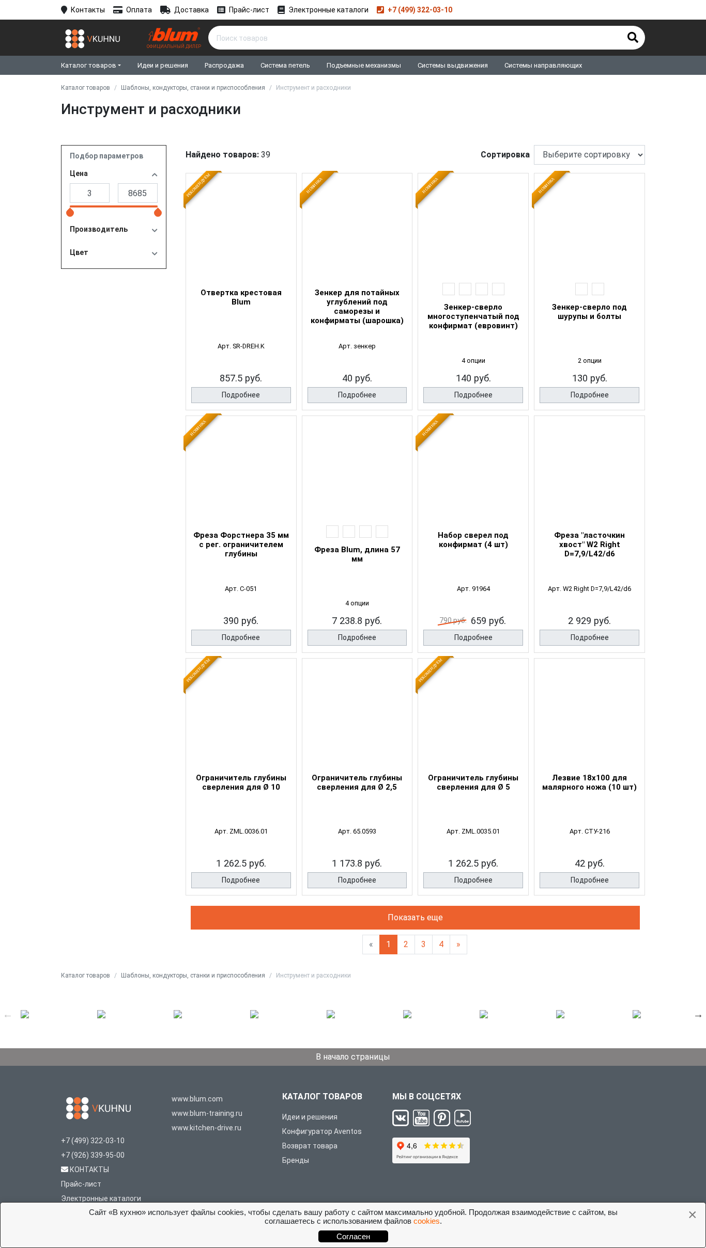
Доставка (191, 10)
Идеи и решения (162, 65)
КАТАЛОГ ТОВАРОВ (322, 1096)
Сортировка (505, 154)
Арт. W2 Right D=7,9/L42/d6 (589, 589)
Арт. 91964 (473, 589)
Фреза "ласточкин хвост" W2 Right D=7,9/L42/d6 (589, 544)
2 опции (590, 360)
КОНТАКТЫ (89, 1169)
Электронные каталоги (328, 10)
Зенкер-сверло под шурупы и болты (589, 311)
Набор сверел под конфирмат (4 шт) (473, 540)
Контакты (88, 10)
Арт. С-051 (241, 589)
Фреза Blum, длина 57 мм (357, 554)
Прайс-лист (249, 10)
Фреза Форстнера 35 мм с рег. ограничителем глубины (241, 544)
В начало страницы (353, 1057)
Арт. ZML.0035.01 (473, 831)
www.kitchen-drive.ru (206, 1128)
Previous (8, 1014)
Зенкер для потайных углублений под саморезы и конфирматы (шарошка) (357, 306)
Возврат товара (309, 1146)
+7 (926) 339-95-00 (93, 1155)
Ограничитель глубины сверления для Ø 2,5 (357, 782)
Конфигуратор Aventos (322, 1131)
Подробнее (241, 395)
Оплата (139, 10)
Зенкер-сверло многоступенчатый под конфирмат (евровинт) (473, 316)
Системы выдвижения (453, 65)
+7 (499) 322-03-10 (420, 10)
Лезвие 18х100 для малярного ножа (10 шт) (589, 782)
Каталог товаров (88, 65)
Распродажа (224, 65)
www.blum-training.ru (207, 1113)
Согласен (353, 1236)
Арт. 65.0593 (357, 831)
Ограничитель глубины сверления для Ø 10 (241, 782)
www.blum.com (197, 1099)
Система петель (285, 65)
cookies (426, 1221)
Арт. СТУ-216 (590, 831)
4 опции (473, 360)
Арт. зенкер (357, 346)
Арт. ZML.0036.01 (241, 831)
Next (698, 1014)
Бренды (295, 1160)
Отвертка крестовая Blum (241, 297)
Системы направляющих (543, 65)
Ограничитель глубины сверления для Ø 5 (473, 782)
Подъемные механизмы (364, 65)
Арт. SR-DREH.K (241, 346)
